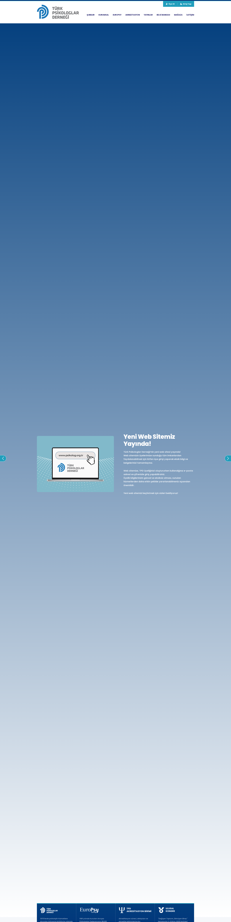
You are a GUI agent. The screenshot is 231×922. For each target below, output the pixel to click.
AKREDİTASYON (132, 14)
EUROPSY (117, 14)
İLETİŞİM (190, 14)
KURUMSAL (104, 14)
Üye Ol (172, 4)
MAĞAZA (178, 14)
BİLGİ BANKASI (163, 14)
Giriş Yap (187, 4)
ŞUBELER (91, 14)
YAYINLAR (148, 14)
